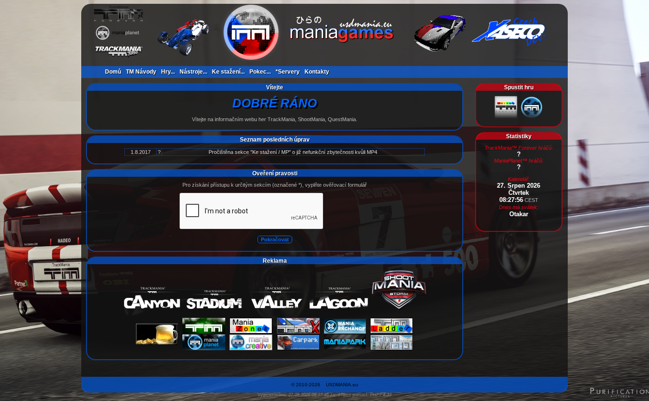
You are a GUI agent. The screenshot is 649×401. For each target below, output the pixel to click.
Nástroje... (193, 71)
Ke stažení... (228, 71)
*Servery (288, 71)
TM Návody (141, 71)
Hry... (168, 71)
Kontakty (317, 71)
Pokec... (260, 71)
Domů (113, 71)
